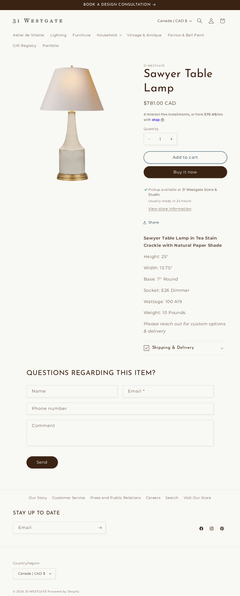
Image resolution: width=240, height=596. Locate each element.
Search (171, 497)
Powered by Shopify (63, 591)
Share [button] (153, 222)
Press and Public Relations (115, 497)
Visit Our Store (197, 497)
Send (42, 462)
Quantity (151, 129)
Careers (153, 497)
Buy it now (185, 172)
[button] (109, 35)
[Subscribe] (99, 528)
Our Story (38, 497)
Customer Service (69, 497)
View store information (169, 208)
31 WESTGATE (36, 591)
